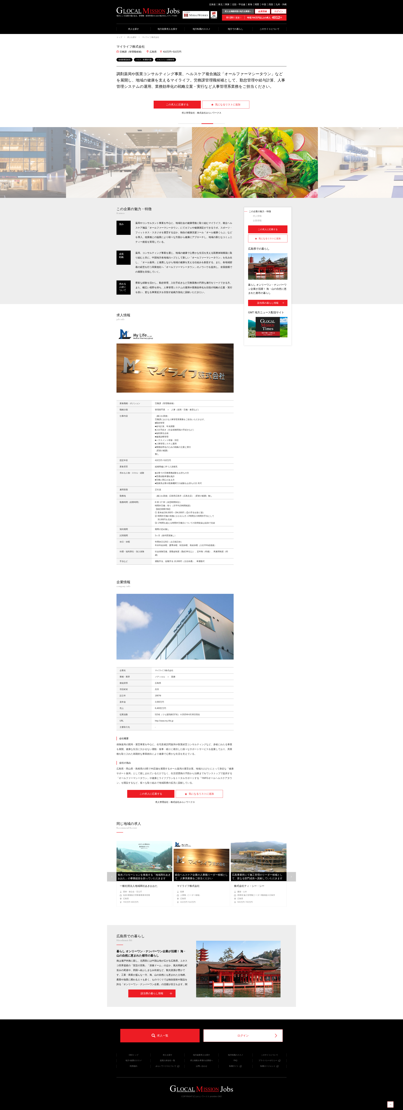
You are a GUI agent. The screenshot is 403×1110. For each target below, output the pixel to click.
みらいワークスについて (166, 1066)
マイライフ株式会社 (150, 37)
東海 (250, 4)
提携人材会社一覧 (167, 1060)
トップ (119, 37)
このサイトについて (269, 29)
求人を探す (133, 29)
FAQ (235, 1060)
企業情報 (257, 220)
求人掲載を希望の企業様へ (201, 1060)
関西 (257, 4)
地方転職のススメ (201, 29)
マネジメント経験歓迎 (165, 60)
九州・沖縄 (281, 4)
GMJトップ (133, 1055)
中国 (264, 4)
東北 (220, 4)
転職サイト (234, 1066)
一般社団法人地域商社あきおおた (139, 886)
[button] (184, 123)
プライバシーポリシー (267, 1060)
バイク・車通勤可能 (143, 60)
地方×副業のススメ (133, 1060)
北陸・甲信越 (238, 4)
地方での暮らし (235, 29)
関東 (227, 4)
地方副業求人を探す (167, 29)
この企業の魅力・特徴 (260, 211)
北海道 (212, 4)
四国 (271, 4)
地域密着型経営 (124, 60)
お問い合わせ (201, 1066)
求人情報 (257, 216)
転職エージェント (267, 1066)
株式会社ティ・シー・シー (249, 886)
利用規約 (133, 1066)
